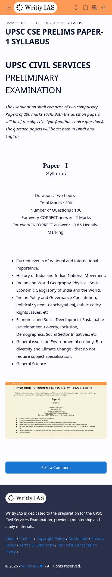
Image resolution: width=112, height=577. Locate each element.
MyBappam (97, 566)
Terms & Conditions (36, 545)
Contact (26, 538)
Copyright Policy (50, 538)
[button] (8, 8)
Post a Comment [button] (56, 467)
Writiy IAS (30, 566)
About (10, 538)
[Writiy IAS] (35, 7)
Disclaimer (78, 538)
